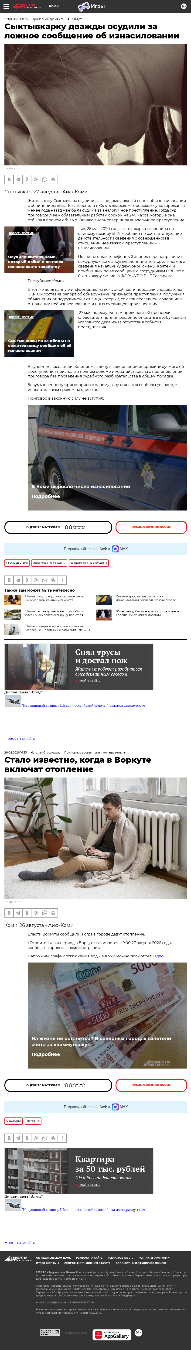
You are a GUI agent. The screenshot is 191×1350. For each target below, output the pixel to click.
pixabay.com (13, 168)
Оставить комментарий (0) (151, 527)
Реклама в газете (120, 1257)
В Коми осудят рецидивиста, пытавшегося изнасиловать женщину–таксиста (55, 598)
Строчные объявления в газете (87, 1263)
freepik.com (12, 902)
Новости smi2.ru (19, 738)
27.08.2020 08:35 (16, 19)
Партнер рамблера (76, 1332)
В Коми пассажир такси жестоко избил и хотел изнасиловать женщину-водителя (54, 613)
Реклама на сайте (89, 1257)
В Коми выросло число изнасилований (80, 486)
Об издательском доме (53, 1257)
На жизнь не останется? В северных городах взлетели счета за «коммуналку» (101, 1041)
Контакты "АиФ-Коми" (154, 1257)
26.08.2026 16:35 (15, 752)
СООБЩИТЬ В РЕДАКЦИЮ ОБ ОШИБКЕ (141, 1263)
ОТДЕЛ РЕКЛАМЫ (47, 1263)
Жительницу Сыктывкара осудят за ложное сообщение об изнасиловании (147, 613)
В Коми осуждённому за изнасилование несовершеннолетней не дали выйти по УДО (57, 628)
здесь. (160, 956)
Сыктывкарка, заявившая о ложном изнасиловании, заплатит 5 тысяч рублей (146, 598)
